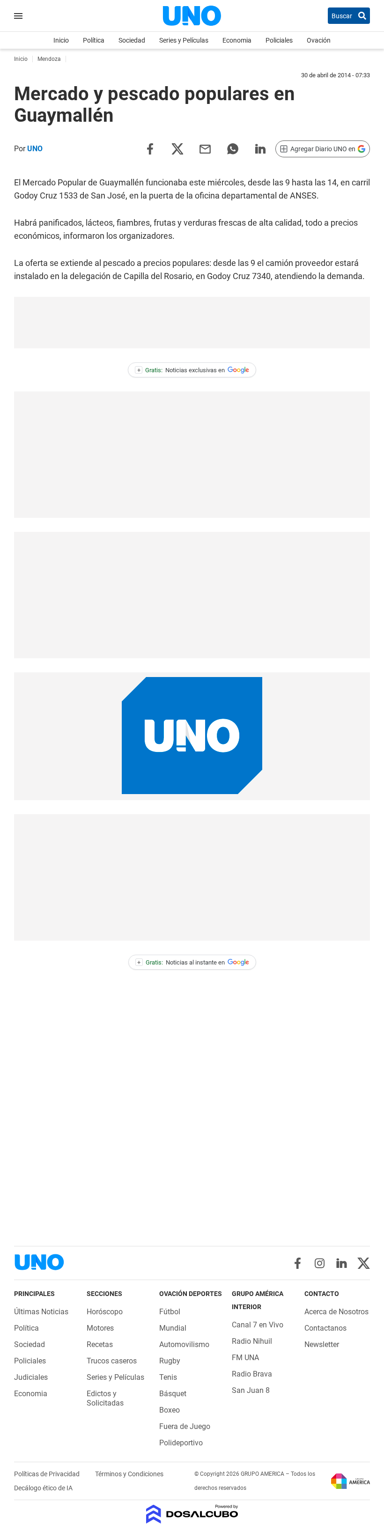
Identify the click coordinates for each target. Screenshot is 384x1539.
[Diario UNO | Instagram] (319, 1263)
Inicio (61, 40)
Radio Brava (252, 1374)
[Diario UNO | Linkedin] (341, 1263)
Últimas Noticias (41, 1311)
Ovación (319, 40)
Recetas (100, 1344)
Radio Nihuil (252, 1341)
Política (93, 40)
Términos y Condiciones (129, 1474)
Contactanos (325, 1328)
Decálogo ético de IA (43, 1488)
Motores (100, 1328)
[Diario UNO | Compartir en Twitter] (177, 148)
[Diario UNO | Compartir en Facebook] (149, 148)
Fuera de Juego (184, 1426)
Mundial (172, 1328)
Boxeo (169, 1410)
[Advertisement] (192, 323)
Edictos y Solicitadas (105, 1398)
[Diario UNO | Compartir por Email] (205, 148)
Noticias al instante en (181, 962)
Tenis (168, 1377)
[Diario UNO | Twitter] (363, 1263)
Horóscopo (105, 1311)
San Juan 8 (251, 1390)
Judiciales (31, 1377)
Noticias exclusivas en (181, 370)
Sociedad (131, 40)
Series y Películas (183, 40)
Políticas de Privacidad (47, 1474)
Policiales (279, 40)
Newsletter (321, 1344)
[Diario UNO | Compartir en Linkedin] (260, 148)
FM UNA (245, 1357)
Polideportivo (181, 1442)
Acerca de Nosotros (336, 1311)
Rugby (169, 1360)
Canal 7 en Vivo (257, 1324)
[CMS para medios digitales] (192, 1515)
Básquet (172, 1393)
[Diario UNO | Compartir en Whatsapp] (232, 148)
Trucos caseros (112, 1360)
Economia (236, 40)
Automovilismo (184, 1344)
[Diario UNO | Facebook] (297, 1263)
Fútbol (169, 1311)
